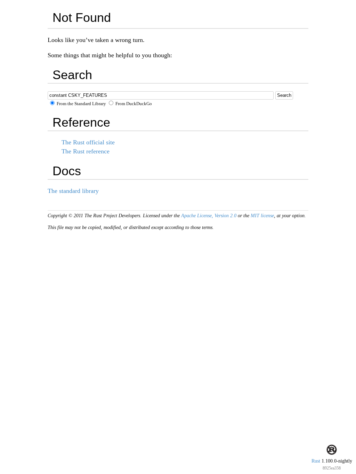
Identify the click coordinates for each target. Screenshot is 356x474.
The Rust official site (88, 142)
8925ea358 (332, 468)
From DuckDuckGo (133, 103)
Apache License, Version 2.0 (208, 215)
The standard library (73, 190)
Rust (316, 461)
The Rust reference (86, 151)
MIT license (262, 215)
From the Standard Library (81, 103)
